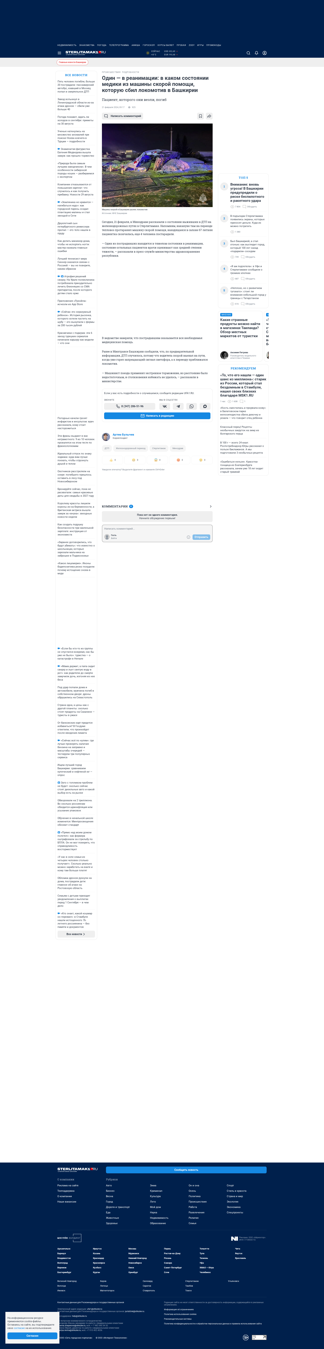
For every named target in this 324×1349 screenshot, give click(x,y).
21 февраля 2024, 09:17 (113, 107)
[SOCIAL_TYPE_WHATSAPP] (191, 406)
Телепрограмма (119, 45)
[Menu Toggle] (59, 53)
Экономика (233, 1207)
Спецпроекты (235, 1212)
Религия (193, 1217)
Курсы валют (166, 45)
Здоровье (112, 1223)
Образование (158, 1223)
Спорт (230, 1185)
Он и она (194, 1185)
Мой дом (155, 1207)
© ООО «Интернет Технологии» (111, 1338)
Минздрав (177, 448)
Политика (194, 1196)
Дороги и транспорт (118, 1207)
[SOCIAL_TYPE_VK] (164, 406)
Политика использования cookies (180, 1314)
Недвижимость (67, 45)
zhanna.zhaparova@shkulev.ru (71, 1325)
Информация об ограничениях (179, 1309)
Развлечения (196, 1212)
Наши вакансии (66, 1201)
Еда (108, 1212)
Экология (232, 1201)
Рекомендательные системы (178, 1319)
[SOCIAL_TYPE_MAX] (205, 406)
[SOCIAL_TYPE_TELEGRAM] (178, 406)
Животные (112, 1217)
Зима (153, 1185)
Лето (153, 1201)
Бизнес (110, 1190)
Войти (114, 538)
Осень (192, 1190)
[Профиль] (265, 53)
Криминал (156, 1190)
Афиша (136, 45)
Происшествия (198, 1201)
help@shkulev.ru (79, 1316)
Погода (101, 45)
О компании (64, 1196)
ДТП (107, 448)
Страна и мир (235, 1196)
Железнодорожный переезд (130, 448)
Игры (200, 45)
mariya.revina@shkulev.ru (69, 1330)
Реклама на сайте (67, 1185)
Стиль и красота (236, 1190)
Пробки (181, 45)
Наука (153, 1212)
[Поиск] (248, 53)
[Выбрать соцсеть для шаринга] (209, 116)
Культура (155, 1196)
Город (109, 1201)
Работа (193, 1207)
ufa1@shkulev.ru (94, 1309)
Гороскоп (149, 45)
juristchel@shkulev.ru (134, 1311)
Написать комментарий (126, 116)
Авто (109, 1185)
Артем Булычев (123, 434)
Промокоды (213, 45)
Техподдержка (65, 1190)
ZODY (192, 45)
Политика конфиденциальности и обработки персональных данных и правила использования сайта (213, 1324)
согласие (19, 1328)
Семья (192, 1223)
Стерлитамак (159, 448)
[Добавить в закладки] (200, 116)
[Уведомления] (256, 53)
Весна (109, 1196)
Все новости (76, 75)
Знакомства (86, 45)
